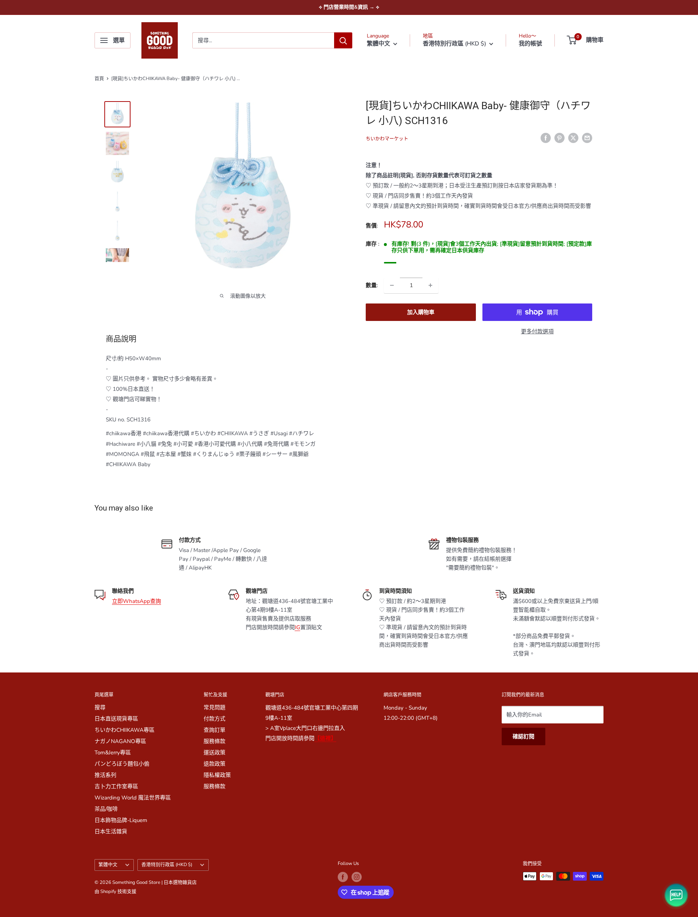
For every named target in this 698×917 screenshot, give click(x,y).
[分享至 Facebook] (546, 137)
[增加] (430, 285)
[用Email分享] (587, 137)
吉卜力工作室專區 (116, 786)
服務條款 (214, 741)
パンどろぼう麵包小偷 (122, 763)
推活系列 (105, 775)
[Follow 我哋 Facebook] (343, 877)
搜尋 (100, 707)
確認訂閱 (523, 736)
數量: (372, 285)
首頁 (99, 78)
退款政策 (214, 763)
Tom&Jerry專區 (113, 752)
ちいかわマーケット (387, 138)
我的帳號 (530, 44)
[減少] (392, 285)
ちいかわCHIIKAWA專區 (125, 730)
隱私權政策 (217, 775)
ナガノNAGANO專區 (120, 741)
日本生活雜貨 (111, 831)
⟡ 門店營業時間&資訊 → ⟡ (349, 7)
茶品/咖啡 (106, 809)
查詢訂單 (214, 730)
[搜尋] (343, 40)
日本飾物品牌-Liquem (121, 820)
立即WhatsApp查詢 (136, 601)
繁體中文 (108, 864)
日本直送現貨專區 (116, 718)
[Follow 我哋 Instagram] (357, 877)
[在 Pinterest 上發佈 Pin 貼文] (559, 137)
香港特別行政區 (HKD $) (166, 864)
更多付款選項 (537, 331)
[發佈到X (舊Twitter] (573, 137)
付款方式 (214, 718)
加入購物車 (420, 312)
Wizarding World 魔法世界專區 (133, 797)
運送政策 (214, 752)
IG (297, 627)
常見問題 (214, 707)
